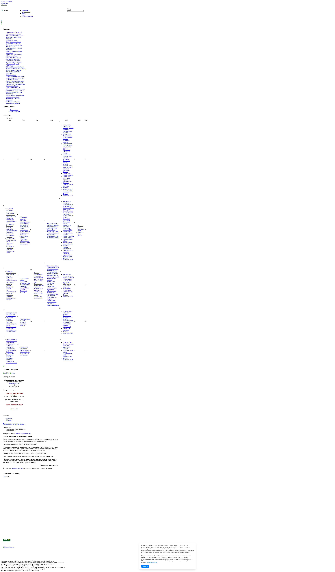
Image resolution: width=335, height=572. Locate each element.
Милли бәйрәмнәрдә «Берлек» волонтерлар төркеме (15, 96)
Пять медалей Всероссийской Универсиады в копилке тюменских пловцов (67, 138)
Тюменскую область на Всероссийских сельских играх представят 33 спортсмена (25, 351)
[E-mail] (8, 420)
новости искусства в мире (23, 433)
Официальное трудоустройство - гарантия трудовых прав (39, 286)
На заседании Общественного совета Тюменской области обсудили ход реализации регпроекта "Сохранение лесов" (11, 245)
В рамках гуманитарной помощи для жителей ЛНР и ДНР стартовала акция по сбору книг (38, 277)
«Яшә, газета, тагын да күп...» (15, 90)
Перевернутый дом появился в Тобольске (11, 350)
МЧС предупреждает (67, 355)
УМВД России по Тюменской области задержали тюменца (15, 81)
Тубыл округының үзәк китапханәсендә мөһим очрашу (15, 88)
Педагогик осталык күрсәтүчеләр (67, 247)
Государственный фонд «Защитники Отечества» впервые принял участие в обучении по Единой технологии (14, 62)
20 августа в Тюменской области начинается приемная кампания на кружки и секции (11, 358)
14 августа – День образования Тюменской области (15, 85)
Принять (145, 566)
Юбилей (65, 187)
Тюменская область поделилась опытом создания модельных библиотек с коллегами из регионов (11, 231)
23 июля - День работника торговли (67, 312)
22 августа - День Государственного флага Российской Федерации (13, 42)
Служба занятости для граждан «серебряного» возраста (52, 296)
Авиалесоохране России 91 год (52, 229)
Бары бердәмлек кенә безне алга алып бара (67, 190)
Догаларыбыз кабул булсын (67, 289)
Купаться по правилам (66, 329)
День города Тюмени (66, 347)
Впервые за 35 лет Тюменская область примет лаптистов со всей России (53, 268)
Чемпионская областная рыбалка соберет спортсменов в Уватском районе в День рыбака (68, 205)
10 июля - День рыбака (80, 233)
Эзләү (69, 9)
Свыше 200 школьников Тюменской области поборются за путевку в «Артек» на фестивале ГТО (67, 224)
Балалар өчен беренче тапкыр (67, 316)
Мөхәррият (25, 10)
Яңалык (65, 194)
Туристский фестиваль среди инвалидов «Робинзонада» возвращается (52, 289)
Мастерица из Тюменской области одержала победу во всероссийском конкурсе (68, 128)
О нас (23, 15)
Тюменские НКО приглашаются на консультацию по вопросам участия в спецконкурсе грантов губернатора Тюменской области (53, 278)
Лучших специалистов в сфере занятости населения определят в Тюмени (67, 168)
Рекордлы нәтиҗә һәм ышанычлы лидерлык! (13, 102)
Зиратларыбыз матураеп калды (67, 255)
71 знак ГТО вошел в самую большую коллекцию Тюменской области (67, 158)
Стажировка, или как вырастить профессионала (11, 314)
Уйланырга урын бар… (14, 424)
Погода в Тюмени (6, 1)
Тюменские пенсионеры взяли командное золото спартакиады (11, 221)
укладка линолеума (17, 468)
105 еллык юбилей (11, 56)
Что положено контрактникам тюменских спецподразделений (53, 303)
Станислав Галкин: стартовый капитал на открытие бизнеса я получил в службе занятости (53, 234)
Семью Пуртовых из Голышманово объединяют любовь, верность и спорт (68, 214)
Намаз (23, 13)
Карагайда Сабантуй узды (14, 54)
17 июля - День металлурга (67, 281)
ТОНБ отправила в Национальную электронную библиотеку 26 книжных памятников (11, 343)
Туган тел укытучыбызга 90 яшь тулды (68, 184)
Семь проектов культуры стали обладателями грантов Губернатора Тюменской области (67, 148)
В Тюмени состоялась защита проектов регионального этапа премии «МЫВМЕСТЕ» (11, 212)
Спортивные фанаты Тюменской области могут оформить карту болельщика (25, 240)
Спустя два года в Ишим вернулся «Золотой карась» (25, 322)
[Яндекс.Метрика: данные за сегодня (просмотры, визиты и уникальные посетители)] (8, 547)
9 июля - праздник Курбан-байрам (68, 236)
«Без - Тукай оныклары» (13, 57)
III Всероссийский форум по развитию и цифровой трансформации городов (11, 294)
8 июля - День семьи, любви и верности (67, 233)
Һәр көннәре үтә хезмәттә (67, 292)
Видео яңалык (26, 12)
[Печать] (9, 418)
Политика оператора (151, 562)
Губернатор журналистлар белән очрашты (14, 45)
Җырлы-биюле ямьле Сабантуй (67, 243)
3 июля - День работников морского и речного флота (67, 179)
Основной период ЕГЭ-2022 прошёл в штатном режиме (53, 225)
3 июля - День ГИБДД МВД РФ (68, 174)
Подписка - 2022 (68, 195)
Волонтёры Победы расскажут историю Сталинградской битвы (11, 321)
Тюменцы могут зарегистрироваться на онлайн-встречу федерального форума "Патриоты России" (15, 77)
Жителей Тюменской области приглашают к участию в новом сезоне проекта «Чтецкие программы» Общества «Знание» (15, 70)
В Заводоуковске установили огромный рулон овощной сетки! (11, 329)
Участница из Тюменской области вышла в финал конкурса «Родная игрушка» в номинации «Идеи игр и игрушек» (15, 35)
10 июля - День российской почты (81, 228)
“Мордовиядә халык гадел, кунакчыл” (67, 285)
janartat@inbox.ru (14, 383)
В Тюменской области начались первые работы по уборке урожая (68, 277)
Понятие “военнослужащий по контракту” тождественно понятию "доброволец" (68, 323)
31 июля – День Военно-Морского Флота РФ (68, 344)
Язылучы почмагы (27, 16)
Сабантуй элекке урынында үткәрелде (68, 252)
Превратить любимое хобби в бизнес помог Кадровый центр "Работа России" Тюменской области (25, 287)
